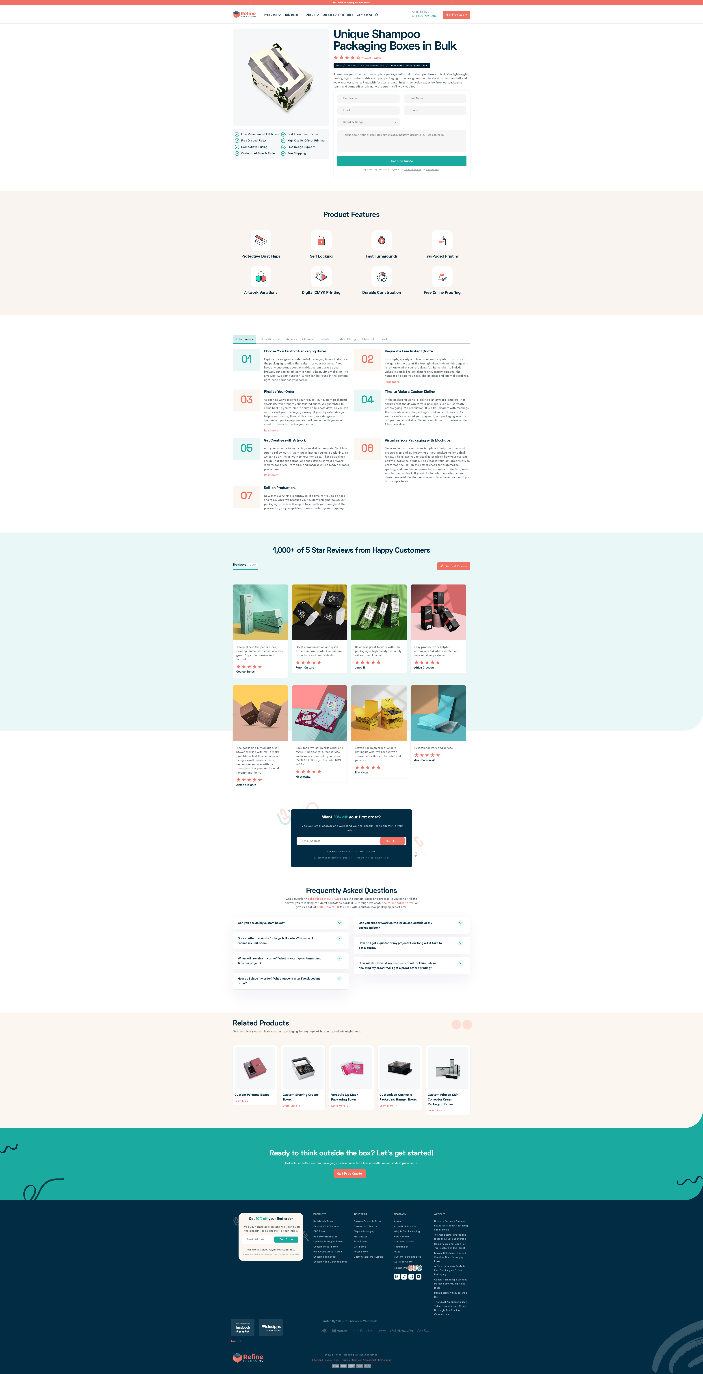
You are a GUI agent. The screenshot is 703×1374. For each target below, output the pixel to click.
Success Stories (334, 14)
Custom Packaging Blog (407, 1257)
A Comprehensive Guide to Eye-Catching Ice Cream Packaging (450, 1270)
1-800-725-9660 (425, 14)
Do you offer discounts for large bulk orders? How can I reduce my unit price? (275, 941)
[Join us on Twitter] (404, 1277)
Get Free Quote (403, 1262)
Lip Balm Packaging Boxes (328, 1241)
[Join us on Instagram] (411, 1277)
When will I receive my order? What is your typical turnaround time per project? (279, 961)
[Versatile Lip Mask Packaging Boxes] (351, 1077)
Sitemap (317, 1360)
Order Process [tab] (244, 339)
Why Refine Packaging (407, 1231)
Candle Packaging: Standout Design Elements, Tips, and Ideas (450, 1283)
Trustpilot (237, 1341)
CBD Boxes (319, 1231)
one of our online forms (398, 903)
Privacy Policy (432, 170)
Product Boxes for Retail (327, 1251)
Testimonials (401, 1246)
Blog (350, 14)
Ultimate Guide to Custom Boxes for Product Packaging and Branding (451, 1225)
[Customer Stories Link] (375, 1330)
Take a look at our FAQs (323, 899)
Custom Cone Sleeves (326, 1226)
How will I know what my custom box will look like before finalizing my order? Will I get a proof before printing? (397, 965)
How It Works (402, 1236)
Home (338, 65)
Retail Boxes (361, 1251)
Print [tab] (384, 339)
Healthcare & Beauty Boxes (372, 65)
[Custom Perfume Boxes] (255, 1075)
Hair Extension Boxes (325, 1236)
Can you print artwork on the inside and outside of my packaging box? (395, 925)
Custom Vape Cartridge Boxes (331, 1262)
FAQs (397, 1251)
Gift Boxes (360, 1246)
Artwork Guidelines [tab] (299, 339)
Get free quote (456, 14)
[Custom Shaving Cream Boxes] (303, 1077)
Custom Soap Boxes (324, 1257)
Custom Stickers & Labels (368, 1257)
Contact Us (365, 14)
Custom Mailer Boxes (325, 1246)
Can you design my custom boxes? (261, 922)
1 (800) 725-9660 (328, 907)
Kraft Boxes (360, 1236)
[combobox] (368, 122)
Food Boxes (360, 1241)
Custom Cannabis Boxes (367, 1221)
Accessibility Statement (377, 1360)
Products (271, 14)
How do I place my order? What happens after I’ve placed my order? (279, 981)
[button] (250, 2)
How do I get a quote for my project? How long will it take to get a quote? (400, 945)
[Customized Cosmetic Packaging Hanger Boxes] (400, 1077)
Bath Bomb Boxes (323, 1221)
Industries (291, 14)
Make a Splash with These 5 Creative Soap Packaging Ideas (450, 1257)
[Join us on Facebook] (397, 1277)
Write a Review (456, 566)
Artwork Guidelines (405, 1226)
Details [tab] (324, 339)
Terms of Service (412, 170)
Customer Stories (404, 1241)
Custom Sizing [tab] (346, 339)
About (311, 14)
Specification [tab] (270, 339)
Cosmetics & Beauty (365, 1226)
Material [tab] (368, 339)
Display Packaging (364, 1231)
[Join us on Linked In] (418, 1277)
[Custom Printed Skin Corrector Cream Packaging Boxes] (448, 1080)
